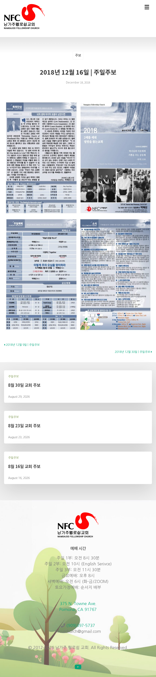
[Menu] (147, 7)
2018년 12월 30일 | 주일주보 (133, 351)
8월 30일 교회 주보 (24, 385)
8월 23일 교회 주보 (24, 425)
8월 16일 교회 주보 (24, 466)
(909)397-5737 (80, 625)
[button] (78, 667)
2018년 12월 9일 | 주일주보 (22, 344)
